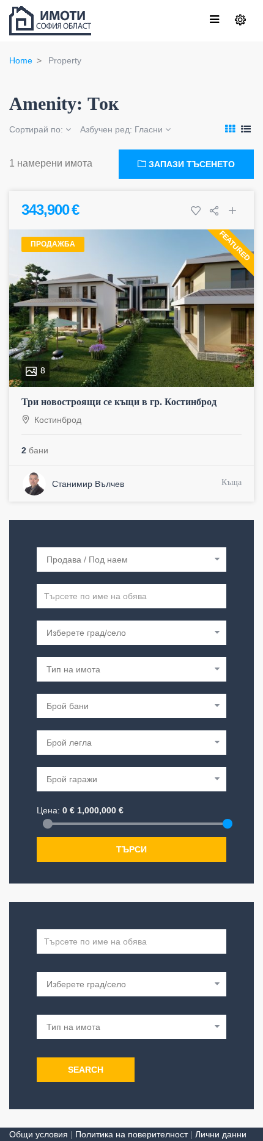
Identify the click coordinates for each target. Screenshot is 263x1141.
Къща (231, 482)
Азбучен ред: (121, 129)
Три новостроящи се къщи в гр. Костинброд (119, 402)
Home (20, 60)
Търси (131, 849)
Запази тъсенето (190, 164)
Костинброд (57, 420)
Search (85, 1069)
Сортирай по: (37, 129)
